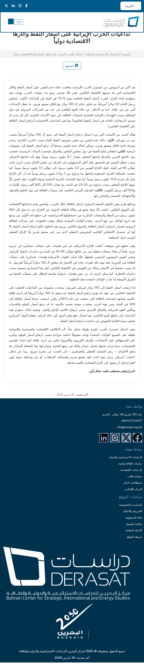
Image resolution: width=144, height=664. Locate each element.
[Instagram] (115, 437)
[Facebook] (137, 437)
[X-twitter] (126, 437)
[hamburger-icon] (19, 22)
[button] (11, 21)
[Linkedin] (103, 437)
